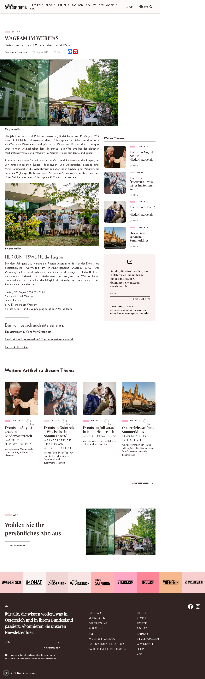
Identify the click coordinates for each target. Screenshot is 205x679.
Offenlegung (98, 623)
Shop (129, 7)
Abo (32, 9)
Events (16, 32)
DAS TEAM (95, 613)
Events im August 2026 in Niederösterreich (141, 155)
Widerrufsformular (102, 639)
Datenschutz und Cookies (107, 644)
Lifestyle (36, 5)
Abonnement (17, 545)
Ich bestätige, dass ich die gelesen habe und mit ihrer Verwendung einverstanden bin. (129, 310)
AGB (91, 634)
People (50, 5)
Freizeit (63, 5)
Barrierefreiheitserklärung (108, 649)
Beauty (91, 5)
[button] (6, 673)
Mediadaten (97, 618)
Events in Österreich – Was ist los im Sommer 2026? (142, 183)
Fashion (77, 5)
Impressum (96, 628)
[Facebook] (70, 52)
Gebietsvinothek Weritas (49, 168)
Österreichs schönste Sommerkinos (139, 236)
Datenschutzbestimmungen (122, 310)
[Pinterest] (75, 52)
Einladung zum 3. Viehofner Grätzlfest (28, 331)
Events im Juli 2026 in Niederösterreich (142, 210)
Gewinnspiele (108, 5)
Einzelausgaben (148, 639)
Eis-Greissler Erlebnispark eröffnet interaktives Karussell (39, 339)
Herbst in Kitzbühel (16, 347)
